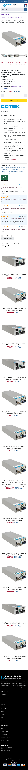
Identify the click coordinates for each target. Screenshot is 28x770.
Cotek (7, 14)
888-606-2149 (7, 1)
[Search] (25, 9)
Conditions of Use (5, 740)
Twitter (2, 701)
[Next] (26, 55)
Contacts (3, 714)
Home (2, 14)
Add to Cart (14, 100)
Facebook (3, 694)
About (2, 711)
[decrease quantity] (2, 95)
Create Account (5, 731)
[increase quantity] (25, 95)
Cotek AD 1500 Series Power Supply (12, 17)
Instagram (3, 697)
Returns (3, 717)
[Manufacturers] (2, 5)
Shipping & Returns (5, 737)
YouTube (3, 704)
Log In (25, 1)
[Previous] (2, 55)
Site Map (3, 721)
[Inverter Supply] (9, 5)
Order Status (4, 734)
